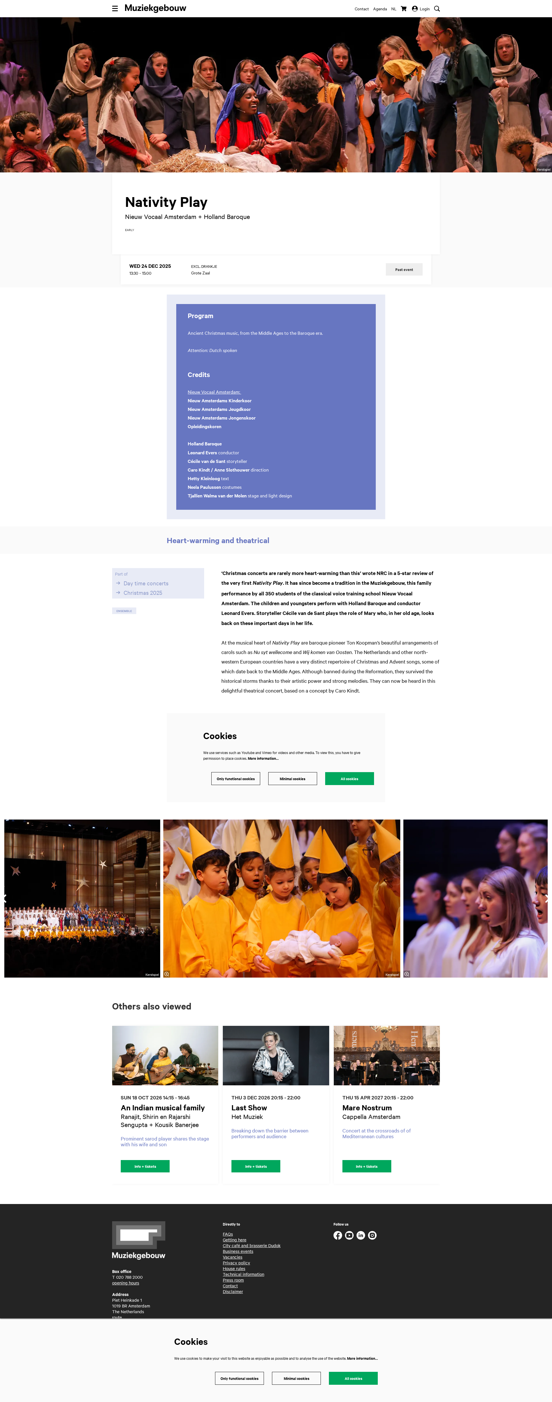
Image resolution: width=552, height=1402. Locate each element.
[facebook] (338, 1235)
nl (393, 8)
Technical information (243, 1274)
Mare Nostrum (367, 1107)
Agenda (380, 8)
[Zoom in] (166, 974)
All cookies (349, 778)
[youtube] (349, 1235)
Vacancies (232, 1257)
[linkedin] (360, 1235)
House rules (234, 1268)
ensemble (124, 611)
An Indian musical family (163, 1107)
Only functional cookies (236, 778)
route (117, 1317)
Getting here (234, 1240)
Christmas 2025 (143, 592)
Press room (233, 1280)
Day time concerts (146, 583)
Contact (362, 8)
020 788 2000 (129, 1277)
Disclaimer (233, 1291)
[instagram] (372, 1235)
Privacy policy (236, 1263)
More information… (263, 758)
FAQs (228, 1234)
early (129, 230)
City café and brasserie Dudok (252, 1245)
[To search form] (437, 8)
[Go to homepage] (155, 8)
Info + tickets (145, 1166)
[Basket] (404, 8)
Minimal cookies (292, 778)
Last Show (249, 1107)
